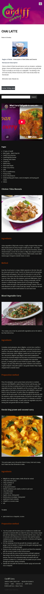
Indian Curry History (8, 168)
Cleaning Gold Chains (9, 159)
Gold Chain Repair (8, 165)
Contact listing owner (8, 88)
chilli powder (9, 491)
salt (4, 503)
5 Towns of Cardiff (8, 151)
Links (4, 170)
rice (11, 516)
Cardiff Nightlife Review (9, 157)
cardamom (10, 489)
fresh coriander (14, 499)
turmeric (13, 487)
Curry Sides (28, 584)
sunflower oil (10, 483)
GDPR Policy (6, 163)
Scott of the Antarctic (9, 176)
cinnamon (7, 493)
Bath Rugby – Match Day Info (11, 153)
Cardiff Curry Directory (9, 155)
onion (5, 485)
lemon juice (13, 481)
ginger (15, 497)
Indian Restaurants (28, 581)
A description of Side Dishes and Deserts (25, 59)
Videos (5, 182)
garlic (5, 495)
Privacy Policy (7, 174)
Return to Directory (6, 37)
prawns (18, 479)
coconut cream (14, 501)
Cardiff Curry (9, 578)
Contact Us (6, 161)
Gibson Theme (19, 586)
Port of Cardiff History (9, 172)
